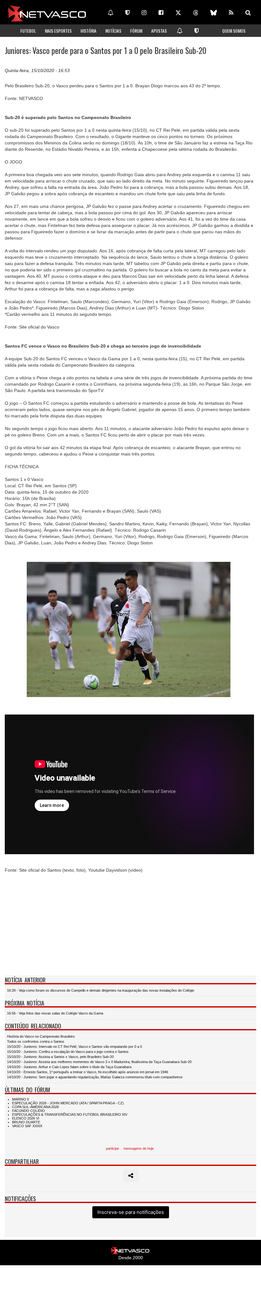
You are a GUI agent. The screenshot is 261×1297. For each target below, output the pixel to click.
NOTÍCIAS (113, 30)
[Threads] (196, 12)
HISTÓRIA (88, 30)
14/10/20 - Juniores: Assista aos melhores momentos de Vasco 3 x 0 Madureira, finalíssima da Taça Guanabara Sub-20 (99, 1062)
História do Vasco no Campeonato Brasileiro (41, 1036)
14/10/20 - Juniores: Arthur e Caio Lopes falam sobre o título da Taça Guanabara (69, 1067)
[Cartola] (127, 12)
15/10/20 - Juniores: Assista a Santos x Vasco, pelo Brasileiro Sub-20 (60, 1057)
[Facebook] (161, 12)
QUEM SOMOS (233, 30)
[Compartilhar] (130, 1175)
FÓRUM (136, 30)
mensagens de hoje (138, 1148)
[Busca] (248, 12)
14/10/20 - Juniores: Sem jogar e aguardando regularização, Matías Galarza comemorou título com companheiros (95, 1077)
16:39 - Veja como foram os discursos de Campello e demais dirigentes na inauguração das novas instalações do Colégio (100, 990)
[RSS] (231, 12)
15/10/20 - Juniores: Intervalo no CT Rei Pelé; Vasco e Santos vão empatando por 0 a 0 (74, 1046)
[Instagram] (144, 12)
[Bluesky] (213, 12)
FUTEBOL (28, 30)
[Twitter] (178, 12)
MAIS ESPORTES (58, 30)
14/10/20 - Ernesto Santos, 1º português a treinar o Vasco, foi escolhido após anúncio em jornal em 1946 (87, 1072)
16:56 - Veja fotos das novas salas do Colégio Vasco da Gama (55, 1013)
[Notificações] (110, 12)
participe (112, 1148)
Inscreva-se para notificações (130, 1212)
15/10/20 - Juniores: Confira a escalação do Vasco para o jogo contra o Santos (68, 1052)
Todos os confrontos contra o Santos (35, 1041)
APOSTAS (159, 30)
